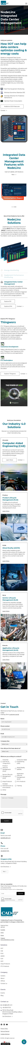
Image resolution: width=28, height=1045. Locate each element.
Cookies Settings (5, 1034)
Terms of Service (5, 1031)
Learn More (9, 460)
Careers (3, 976)
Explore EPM (8, 306)
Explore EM (7, 301)
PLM (2, 953)
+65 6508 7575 (5, 851)
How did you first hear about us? (11, 748)
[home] (5, 2)
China (2, 932)
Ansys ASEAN (4, 939)
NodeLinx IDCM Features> (12, 106)
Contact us (4, 983)
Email (2, 733)
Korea (2, 935)
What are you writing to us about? (11, 756)
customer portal (14, 714)
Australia (3, 930)
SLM (2, 958)
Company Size (5, 741)
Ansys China (11, 939)
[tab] (14, 270)
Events (3, 993)
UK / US (3, 927)
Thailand (3, 938)
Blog (2, 995)
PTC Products (5, 966)
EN (6, 1042)
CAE (2, 951)
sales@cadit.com (5, 838)
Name (2, 718)
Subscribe (20, 893)
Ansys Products (5, 963)
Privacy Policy (4, 1028)
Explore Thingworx (10, 373)
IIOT (2, 948)
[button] (25, 3)
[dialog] (5, 1044)
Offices (3, 981)
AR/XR (2, 956)
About (2, 978)
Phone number (5, 726)
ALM (2, 961)
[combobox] (6, 1042)
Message (3, 794)
